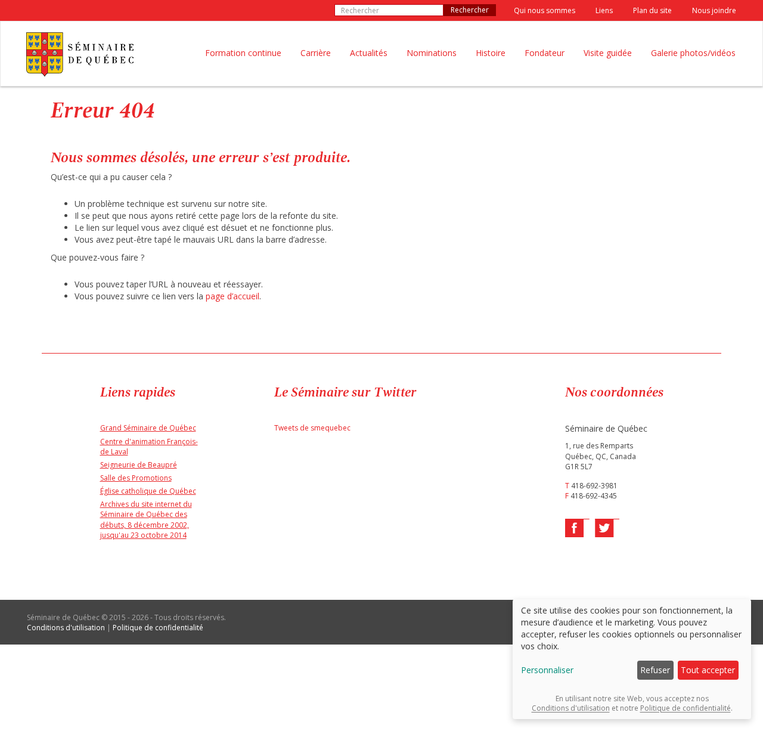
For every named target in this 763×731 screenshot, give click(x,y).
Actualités (368, 52)
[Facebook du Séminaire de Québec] (578, 528)
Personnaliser (547, 670)
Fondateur (545, 52)
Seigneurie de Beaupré (138, 465)
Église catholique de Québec (148, 491)
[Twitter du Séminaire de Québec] (606, 528)
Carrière (315, 52)
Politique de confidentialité (158, 627)
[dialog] (632, 659)
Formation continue (243, 52)
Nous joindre (714, 10)
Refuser (655, 670)
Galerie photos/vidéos (693, 52)
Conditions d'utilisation (66, 627)
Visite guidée (608, 52)
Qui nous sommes (544, 10)
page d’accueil (232, 296)
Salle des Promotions (136, 478)
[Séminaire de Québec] (80, 54)
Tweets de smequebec (312, 428)
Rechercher (470, 10)
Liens (604, 10)
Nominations (432, 52)
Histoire (490, 52)
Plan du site (652, 10)
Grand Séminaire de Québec (148, 428)
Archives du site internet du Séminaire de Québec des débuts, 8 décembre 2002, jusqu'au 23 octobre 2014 (146, 519)
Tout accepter (708, 670)
